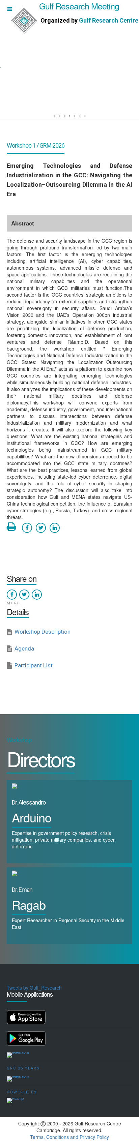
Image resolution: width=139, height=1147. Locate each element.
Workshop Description (43, 631)
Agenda (24, 648)
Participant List (34, 665)
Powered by (22, 1092)
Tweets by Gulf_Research (34, 987)
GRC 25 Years (23, 1068)
